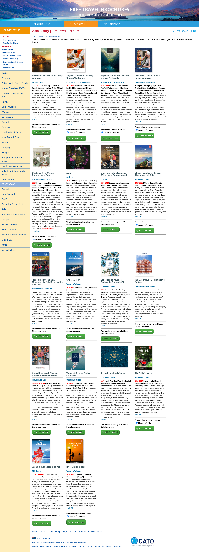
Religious (6, 152)
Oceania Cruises (108, 286)
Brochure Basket (95, 532)
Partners (73, 532)
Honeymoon (8, 179)
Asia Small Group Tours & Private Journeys (147, 77)
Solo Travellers (9, 106)
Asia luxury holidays (53, 36)
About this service (39, 532)
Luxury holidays (38, 36)
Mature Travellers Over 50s (13, 95)
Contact (82, 532)
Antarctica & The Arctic (13, 204)
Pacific (5, 199)
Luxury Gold (37, 82)
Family (5, 102)
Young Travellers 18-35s (14, 88)
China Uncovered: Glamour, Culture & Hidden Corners (45, 374)
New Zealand (8, 194)
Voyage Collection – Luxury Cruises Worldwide (79, 77)
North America (9, 229)
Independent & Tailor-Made (12, 159)
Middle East (7, 240)
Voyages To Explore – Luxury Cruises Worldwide (115, 77)
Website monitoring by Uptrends (107, 546)
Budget (5, 122)
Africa (4, 244)
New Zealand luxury (11, 43)
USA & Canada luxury (12, 56)
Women (5, 112)
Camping (6, 147)
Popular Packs (111, 24)
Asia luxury (7, 46)
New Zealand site (43, 538)
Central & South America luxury (13, 63)
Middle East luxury (10, 59)
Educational (7, 117)
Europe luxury (9, 53)
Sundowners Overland (42, 289)
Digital (72, 132)
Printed (82, 132)
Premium (6, 127)
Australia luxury (9, 40)
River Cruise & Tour (75, 467)
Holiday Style (76, 24)
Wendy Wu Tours (142, 179)
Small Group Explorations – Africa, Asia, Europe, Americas (115, 174)
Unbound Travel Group (145, 82)
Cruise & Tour (73, 280)
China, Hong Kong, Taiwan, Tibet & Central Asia (148, 174)
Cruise (5, 73)
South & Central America (14, 234)
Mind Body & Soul (10, 137)
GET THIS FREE (43, 132)
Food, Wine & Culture (12, 132)
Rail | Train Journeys (12, 166)
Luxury (5, 36)
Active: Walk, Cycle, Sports (15, 83)
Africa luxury (8, 68)
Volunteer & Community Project (13, 173)
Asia (4, 209)
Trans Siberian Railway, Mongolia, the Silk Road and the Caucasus (47, 282)
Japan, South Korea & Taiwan (46, 467)
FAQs (65, 532)
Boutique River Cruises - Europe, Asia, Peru (44, 174)
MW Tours (36, 471)
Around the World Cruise (113, 373)
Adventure (7, 78)
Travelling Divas (39, 380)
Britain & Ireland (9, 224)
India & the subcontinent (13, 214)
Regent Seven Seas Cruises (78, 82)
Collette (69, 177)
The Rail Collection (144, 373)
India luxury (8, 49)
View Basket (183, 31)
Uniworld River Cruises (42, 179)
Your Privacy (55, 532)
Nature (5, 142)
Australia (6, 189)
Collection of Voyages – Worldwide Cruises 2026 (112, 281)
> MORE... (36, 119)
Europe (5, 219)
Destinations (41, 24)
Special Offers (9, 250)
